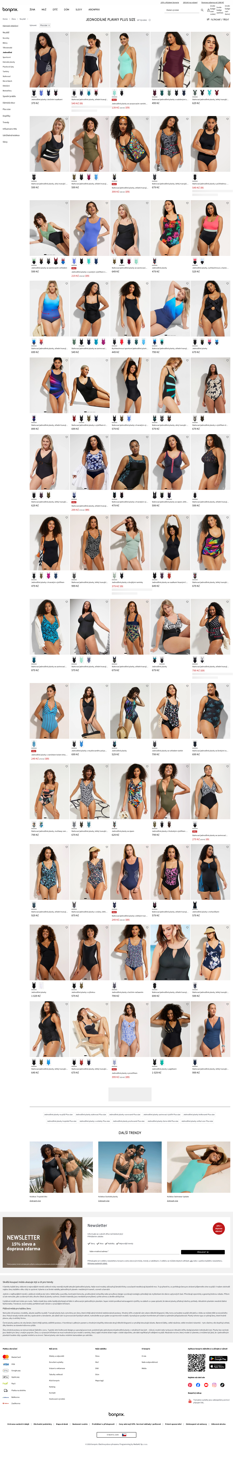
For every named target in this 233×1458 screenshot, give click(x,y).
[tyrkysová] (209, 93)
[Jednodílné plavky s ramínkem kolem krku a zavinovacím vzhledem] (49, 711)
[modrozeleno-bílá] (89, 93)
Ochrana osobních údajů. (97, 1263)
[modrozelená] (96, 342)
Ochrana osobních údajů (18, 1424)
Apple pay (15, 1377)
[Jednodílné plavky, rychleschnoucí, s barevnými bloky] (210, 228)
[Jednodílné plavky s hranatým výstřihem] (49, 542)
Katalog (52, 1387)
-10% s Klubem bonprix (169, 2)
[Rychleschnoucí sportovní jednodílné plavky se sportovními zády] (130, 308)
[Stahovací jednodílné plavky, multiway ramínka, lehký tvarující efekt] (49, 791)
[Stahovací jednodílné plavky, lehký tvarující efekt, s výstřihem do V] (170, 144)
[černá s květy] (154, 261)
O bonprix (146, 1349)
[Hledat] (202, 10)
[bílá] (41, 986)
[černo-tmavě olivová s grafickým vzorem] (81, 825)
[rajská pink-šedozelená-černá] (195, 261)
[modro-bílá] (74, 495)
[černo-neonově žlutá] (162, 495)
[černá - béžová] (195, 419)
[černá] (121, 93)
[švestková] (41, 495)
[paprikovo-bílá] (81, 1062)
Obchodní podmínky (43, 1424)
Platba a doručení (10, 1349)
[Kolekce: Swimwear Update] (198, 1167)
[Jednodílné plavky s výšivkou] (89, 952)
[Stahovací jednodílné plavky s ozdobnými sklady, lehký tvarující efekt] (170, 60)
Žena (97, 1356)
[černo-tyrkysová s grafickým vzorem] (89, 825)
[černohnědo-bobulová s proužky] (96, 93)
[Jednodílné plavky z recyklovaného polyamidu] (89, 711)
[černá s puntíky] (195, 744)
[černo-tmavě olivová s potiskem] (202, 419)
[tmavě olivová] (74, 177)
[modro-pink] (169, 495)
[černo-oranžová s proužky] (169, 419)
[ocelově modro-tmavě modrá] (217, 342)
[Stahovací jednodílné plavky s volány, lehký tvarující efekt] (89, 872)
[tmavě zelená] (162, 93)
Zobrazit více (35, 1201)
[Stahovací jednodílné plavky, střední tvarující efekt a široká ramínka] (89, 60)
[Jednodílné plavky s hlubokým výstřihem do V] (170, 791)
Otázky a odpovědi (56, 1356)
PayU (13, 1383)
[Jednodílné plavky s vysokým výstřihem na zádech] (89, 228)
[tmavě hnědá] (169, 825)
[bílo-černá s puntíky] (202, 660)
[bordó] (154, 93)
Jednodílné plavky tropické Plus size (61, 1121)
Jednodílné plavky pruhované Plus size (128, 1121)
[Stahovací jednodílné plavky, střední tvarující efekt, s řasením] (210, 627)
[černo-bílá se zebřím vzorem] (34, 93)
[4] (54, 86)
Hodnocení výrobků (57, 1399)
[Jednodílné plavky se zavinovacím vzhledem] (49, 228)
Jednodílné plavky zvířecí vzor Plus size (197, 1121)
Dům (97, 1374)
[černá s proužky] (34, 177)
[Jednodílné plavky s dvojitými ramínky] (130, 542)
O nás (144, 1356)
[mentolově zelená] (114, 93)
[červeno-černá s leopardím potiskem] (56, 261)
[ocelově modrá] (48, 1062)
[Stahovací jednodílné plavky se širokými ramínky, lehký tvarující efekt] (210, 711)
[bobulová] (129, 261)
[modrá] (96, 177)
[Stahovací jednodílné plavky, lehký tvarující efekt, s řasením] (49, 1029)
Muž (97, 1362)
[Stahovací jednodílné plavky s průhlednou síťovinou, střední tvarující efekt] (210, 144)
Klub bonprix (54, 1380)
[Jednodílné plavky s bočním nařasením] (130, 952)
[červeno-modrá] (63, 261)
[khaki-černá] (202, 342)
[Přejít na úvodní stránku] (16, 9)
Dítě (97, 1368)
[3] (51, 86)
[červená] (41, 342)
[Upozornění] (150, 20)
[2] (48, 86)
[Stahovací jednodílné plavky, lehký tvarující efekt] (210, 60)
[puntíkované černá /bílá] (195, 660)
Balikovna (15, 1397)
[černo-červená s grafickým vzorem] (121, 495)
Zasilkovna (15, 1403)
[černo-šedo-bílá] (154, 177)
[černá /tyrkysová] (154, 660)
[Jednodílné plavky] (170, 228)
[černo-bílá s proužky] (162, 419)
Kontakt (52, 1393)
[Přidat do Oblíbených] (66, 34)
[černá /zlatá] (154, 1062)
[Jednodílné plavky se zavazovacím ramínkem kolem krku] (130, 60)
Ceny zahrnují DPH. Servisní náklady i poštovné (140, 1424)
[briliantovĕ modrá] (143, 342)
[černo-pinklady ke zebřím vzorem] (56, 93)
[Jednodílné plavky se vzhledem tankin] (170, 711)
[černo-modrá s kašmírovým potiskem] (34, 905)
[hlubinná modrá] (96, 261)
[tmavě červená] (74, 419)
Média (144, 1368)
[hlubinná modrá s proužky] (34, 744)
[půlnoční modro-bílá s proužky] (89, 660)
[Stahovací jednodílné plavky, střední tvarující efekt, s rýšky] (130, 144)
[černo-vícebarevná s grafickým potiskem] (114, 177)
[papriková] (169, 576)
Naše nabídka (100, 1349)
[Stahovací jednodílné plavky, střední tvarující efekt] (49, 308)
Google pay (16, 1370)
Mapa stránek (62, 1424)
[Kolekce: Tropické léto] (61, 1167)
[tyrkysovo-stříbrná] (162, 1062)
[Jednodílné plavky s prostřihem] (130, 1029)
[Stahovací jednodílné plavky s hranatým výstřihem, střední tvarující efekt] (130, 462)
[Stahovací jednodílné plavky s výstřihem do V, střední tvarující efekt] (89, 385)
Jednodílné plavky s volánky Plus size (94, 1121)
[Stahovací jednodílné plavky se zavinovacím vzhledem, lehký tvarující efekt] (130, 228)
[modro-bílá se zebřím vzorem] (41, 93)
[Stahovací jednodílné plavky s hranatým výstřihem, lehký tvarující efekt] (130, 385)
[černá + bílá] (162, 660)
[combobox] (181, 10)
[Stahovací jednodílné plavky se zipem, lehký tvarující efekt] (170, 462)
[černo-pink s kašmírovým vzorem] (154, 905)
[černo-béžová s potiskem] (48, 261)
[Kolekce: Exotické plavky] (130, 1167)
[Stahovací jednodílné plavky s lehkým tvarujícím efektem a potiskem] (130, 872)
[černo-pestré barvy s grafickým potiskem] (34, 825)
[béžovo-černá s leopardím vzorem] (41, 261)
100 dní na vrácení (190, 2)
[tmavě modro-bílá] (89, 1062)
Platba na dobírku (18, 1390)
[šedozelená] (114, 576)
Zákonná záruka (218, 1424)
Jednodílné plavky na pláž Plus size (58, 1114)
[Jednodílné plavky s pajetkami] (170, 1029)
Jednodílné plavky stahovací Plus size (91, 1114)
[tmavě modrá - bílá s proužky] (81, 93)
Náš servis (53, 1349)
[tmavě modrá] (184, 93)
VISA (13, 1364)
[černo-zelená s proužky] (154, 419)
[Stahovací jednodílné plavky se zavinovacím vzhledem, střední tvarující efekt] (89, 308)
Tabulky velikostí (56, 1374)
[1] (45, 86)
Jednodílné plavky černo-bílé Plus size (163, 1121)
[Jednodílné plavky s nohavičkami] (210, 872)
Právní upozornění (173, 1424)
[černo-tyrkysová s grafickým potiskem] (114, 495)
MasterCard (16, 1357)
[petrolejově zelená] (136, 342)
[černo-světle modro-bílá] (202, 261)
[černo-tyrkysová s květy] (34, 660)
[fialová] (89, 177)
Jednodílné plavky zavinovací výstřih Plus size (161, 1114)
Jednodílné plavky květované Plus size (199, 1114)
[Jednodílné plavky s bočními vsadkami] (49, 60)
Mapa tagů (99, 1380)
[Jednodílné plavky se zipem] (130, 791)
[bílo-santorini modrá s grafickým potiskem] (114, 1062)
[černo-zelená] (34, 261)
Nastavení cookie (80, 1424)
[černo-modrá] (195, 905)
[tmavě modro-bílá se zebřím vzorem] (48, 93)
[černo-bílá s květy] (195, 825)
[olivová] (169, 93)
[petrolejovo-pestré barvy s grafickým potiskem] (41, 825)
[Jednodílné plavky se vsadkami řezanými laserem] (170, 542)
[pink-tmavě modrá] (209, 342)
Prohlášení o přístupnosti (103, 1424)
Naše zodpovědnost (150, 1362)
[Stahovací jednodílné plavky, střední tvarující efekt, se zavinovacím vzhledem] (170, 308)
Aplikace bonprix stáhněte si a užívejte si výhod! (208, 1349)
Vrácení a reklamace (57, 1368)
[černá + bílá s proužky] (74, 93)
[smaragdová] (162, 342)
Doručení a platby (56, 1362)
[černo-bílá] (154, 495)
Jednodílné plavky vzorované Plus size (124, 1114)
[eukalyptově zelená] (195, 93)
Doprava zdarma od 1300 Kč (212, 2)
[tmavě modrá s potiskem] (114, 905)
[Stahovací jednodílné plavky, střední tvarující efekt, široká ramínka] (89, 144)
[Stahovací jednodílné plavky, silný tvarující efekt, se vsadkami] (49, 144)
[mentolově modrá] (136, 261)
